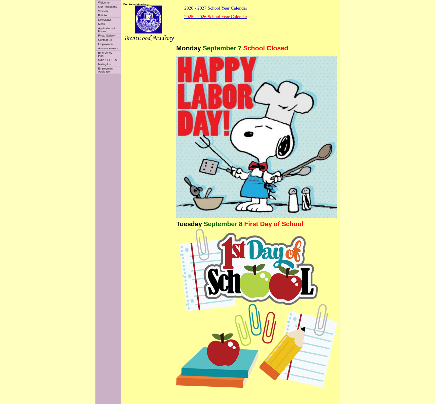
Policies (102, 15)
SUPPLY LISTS (107, 59)
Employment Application (105, 70)
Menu (101, 23)
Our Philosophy (107, 6)
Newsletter (104, 19)
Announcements (108, 48)
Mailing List (105, 64)
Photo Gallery (106, 35)
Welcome (104, 2)
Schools (103, 11)
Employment (105, 44)
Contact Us (105, 39)
